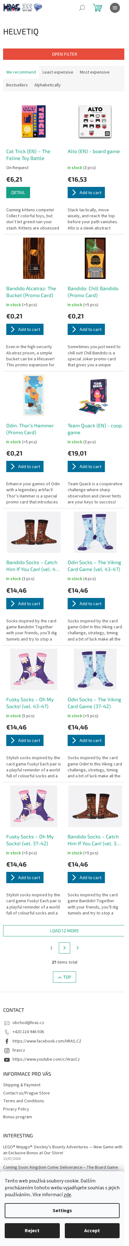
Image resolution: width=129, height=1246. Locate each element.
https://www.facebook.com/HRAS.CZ (47, 1041)
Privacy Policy (16, 1109)
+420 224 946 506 (28, 1032)
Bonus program (17, 1117)
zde (67, 1194)
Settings (62, 1210)
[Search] (82, 8)
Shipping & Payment (21, 1085)
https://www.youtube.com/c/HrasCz (46, 1059)
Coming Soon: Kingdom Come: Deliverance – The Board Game (60, 1168)
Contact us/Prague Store (26, 1093)
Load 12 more (64, 930)
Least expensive (58, 72)
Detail (18, 192)
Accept (92, 1230)
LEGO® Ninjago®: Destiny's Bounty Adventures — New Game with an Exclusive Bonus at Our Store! (62, 1150)
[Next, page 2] (64, 948)
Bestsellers (17, 85)
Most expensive (95, 72)
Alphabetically (47, 85)
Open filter (64, 54)
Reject (32, 1230)
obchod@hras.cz (28, 1023)
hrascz (19, 1050)
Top (67, 977)
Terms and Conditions (23, 1101)
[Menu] (115, 8)
